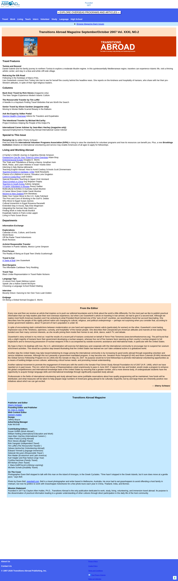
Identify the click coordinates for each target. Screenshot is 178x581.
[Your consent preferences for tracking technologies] (175, 578)
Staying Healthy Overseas (14, 116)
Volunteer (45, 19)
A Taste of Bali (9, 260)
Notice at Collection (94, 579)
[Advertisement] (89, 528)
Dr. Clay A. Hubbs (16, 410)
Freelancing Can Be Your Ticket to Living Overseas (25, 157)
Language (64, 19)
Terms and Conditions (95, 571)
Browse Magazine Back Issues (90, 24)
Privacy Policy (93, 561)
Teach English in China (13, 181)
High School (76, 19)
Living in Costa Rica (11, 177)
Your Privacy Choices (98, 575)
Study (54, 19)
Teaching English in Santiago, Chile (18, 172)
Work (12, 19)
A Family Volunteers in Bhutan (16, 186)
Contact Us (6, 566)
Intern (35, 19)
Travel (5, 19)
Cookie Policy (93, 566)
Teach (28, 19)
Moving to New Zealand (13, 193)
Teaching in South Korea (13, 184)
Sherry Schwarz (15, 405)
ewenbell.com (33, 481)
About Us (5, 561)
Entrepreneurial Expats (13, 160)
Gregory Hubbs (15, 415)
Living (20, 19)
